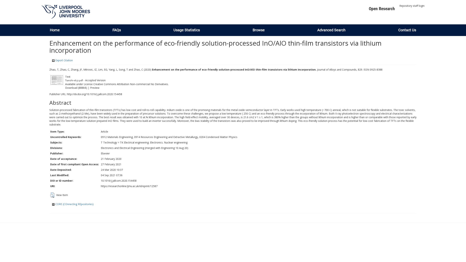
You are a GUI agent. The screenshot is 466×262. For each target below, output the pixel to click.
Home (55, 30)
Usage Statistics (186, 30)
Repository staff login (411, 5)
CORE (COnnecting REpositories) (74, 204)
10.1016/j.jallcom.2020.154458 (119, 180)
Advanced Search (331, 30)
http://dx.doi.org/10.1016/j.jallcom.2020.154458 (94, 94)
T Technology (109, 142)
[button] (52, 195)
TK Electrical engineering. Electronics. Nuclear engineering (153, 142)
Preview (94, 87)
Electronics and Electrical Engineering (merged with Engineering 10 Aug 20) (144, 148)
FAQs (116, 30)
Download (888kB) (76, 87)
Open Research (382, 8)
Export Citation (64, 60)
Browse (259, 30)
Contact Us (407, 30)
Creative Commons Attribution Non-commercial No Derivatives (130, 84)
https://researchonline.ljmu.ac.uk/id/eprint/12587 (129, 186)
